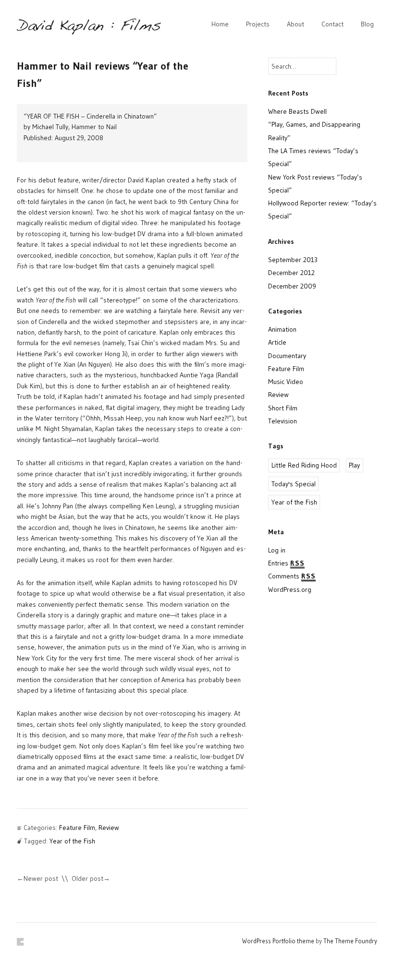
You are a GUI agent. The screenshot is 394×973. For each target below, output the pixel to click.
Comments (292, 576)
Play (354, 465)
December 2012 (291, 272)
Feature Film (77, 827)
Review (108, 827)
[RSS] (21, 942)
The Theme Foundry (350, 941)
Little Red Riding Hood (304, 465)
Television (282, 421)
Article (277, 342)
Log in (276, 550)
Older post (87, 878)
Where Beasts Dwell (297, 111)
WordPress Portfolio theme (278, 941)
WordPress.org (289, 589)
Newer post (41, 878)
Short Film (282, 408)
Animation (282, 329)
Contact (332, 24)
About (295, 24)
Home (220, 24)
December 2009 (292, 286)
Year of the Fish (72, 841)
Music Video (285, 381)
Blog (367, 24)
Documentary (287, 355)
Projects (258, 24)
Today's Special (293, 484)
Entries (286, 563)
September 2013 (293, 259)
